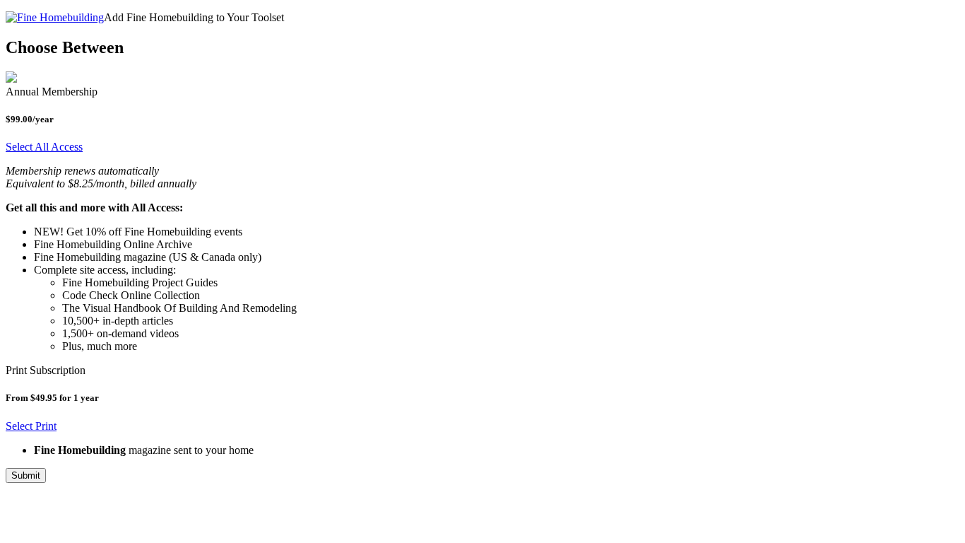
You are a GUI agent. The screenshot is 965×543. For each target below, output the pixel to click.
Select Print (31, 426)
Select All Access (44, 147)
